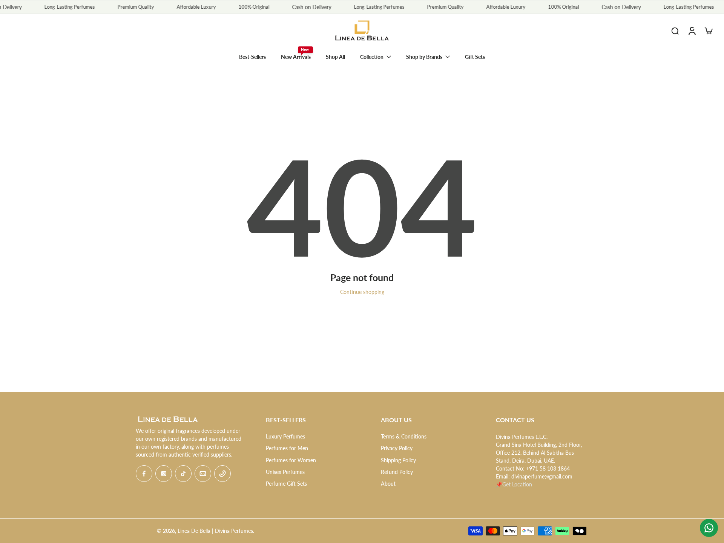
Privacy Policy (397, 448)
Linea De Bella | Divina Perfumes (215, 531)
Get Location (517, 484)
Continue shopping (362, 292)
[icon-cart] (708, 30)
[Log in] (691, 30)
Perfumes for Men (287, 448)
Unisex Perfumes (285, 472)
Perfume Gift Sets (286, 483)
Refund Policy (397, 472)
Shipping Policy (398, 460)
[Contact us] (709, 528)
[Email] (203, 473)
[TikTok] (183, 473)
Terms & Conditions (403, 436)
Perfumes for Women (291, 460)
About (388, 483)
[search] (675, 30)
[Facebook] (144, 473)
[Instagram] (163, 473)
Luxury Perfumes (285, 436)
